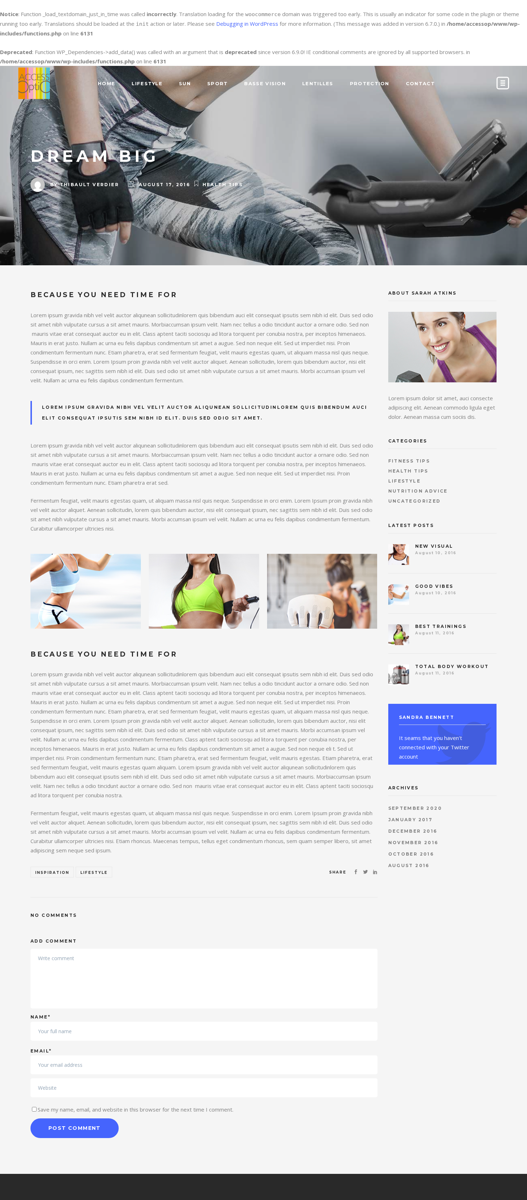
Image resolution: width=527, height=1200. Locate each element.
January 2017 (410, 819)
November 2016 (413, 842)
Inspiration (52, 872)
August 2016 (408, 865)
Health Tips (223, 184)
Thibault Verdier (89, 184)
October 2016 (411, 854)
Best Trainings (441, 626)
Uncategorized (414, 501)
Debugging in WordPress (247, 23)
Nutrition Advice (418, 491)
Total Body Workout (452, 666)
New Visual (434, 546)
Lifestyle (94, 872)
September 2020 (415, 808)
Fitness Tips (409, 461)
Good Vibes (434, 586)
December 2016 (412, 831)
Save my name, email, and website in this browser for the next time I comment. (135, 1109)
